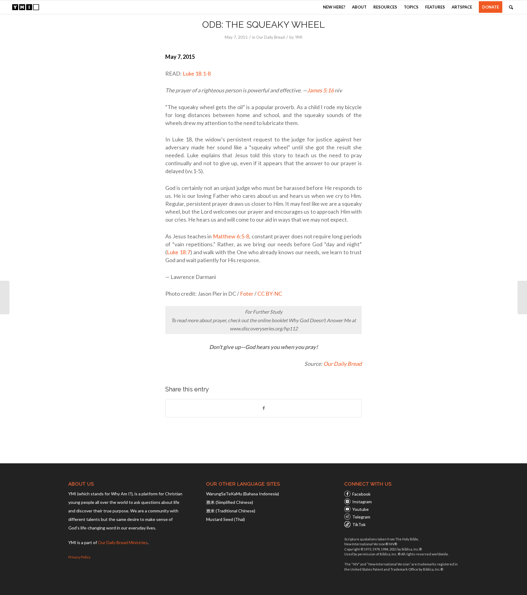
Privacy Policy (79, 557)
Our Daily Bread (270, 37)
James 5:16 (320, 90)
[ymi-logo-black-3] (26, 7)
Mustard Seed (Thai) (225, 519)
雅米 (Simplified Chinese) (229, 502)
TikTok (359, 524)
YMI (298, 37)
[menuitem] (334, 7)
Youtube (360, 509)
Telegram (361, 516)
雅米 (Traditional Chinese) (230, 510)
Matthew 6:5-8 (231, 236)
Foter (246, 293)
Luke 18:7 (178, 252)
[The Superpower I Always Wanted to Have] (4, 297)
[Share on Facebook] (263, 408)
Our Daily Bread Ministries (123, 542)
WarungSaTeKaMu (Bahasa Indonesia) (242, 493)
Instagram (362, 501)
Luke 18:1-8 (197, 73)
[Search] (511, 7)
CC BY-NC (269, 293)
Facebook (361, 494)
